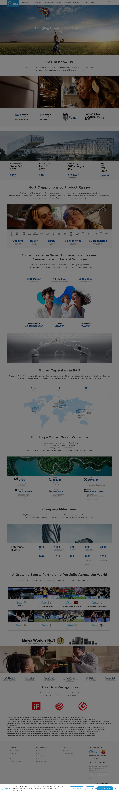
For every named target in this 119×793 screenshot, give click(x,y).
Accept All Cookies (104, 788)
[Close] (115, 788)
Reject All (90, 788)
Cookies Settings (76, 788)
